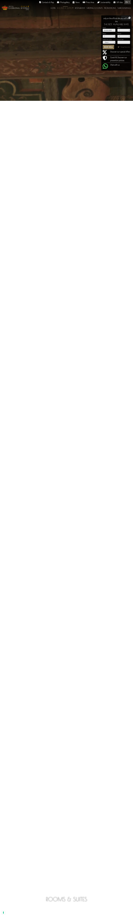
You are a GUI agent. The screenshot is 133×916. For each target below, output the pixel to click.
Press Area (90, 2)
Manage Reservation (125, 47)
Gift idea (120, 2)
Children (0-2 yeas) (107, 39)
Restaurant (80, 8)
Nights (118, 27)
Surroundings (124, 8)
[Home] (15, 7)
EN (126, 2)
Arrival (104, 27)
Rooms (104, 33)
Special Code (120, 39)
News (77, 2)
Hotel (53, 8)
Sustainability (105, 2)
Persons (119, 33)
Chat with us (115, 64)
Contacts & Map (48, 2)
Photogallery (65, 2)
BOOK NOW (108, 47)
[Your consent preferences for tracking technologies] (3, 912)
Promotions (110, 8)
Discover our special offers (120, 51)
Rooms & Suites (64, 8)
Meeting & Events (95, 8)
